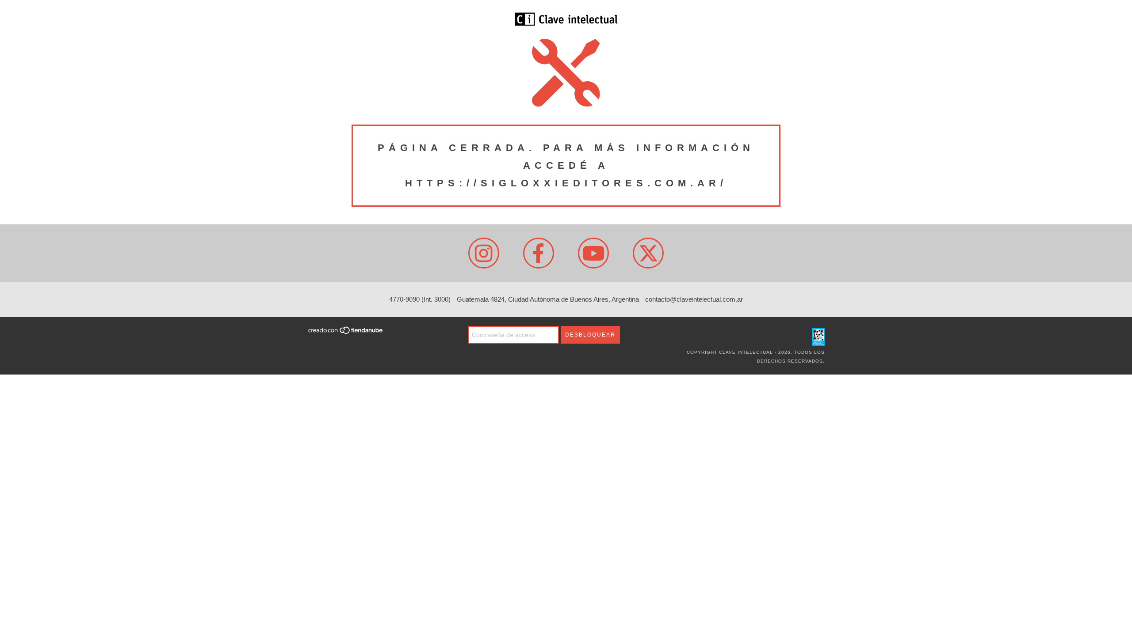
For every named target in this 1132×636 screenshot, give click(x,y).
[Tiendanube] (346, 332)
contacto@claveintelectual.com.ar (694, 299)
